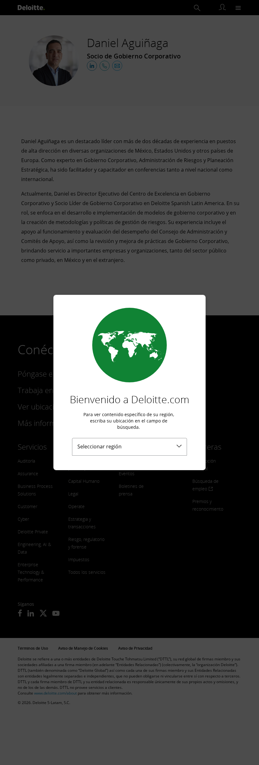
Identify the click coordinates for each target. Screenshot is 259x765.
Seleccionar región (99, 446)
